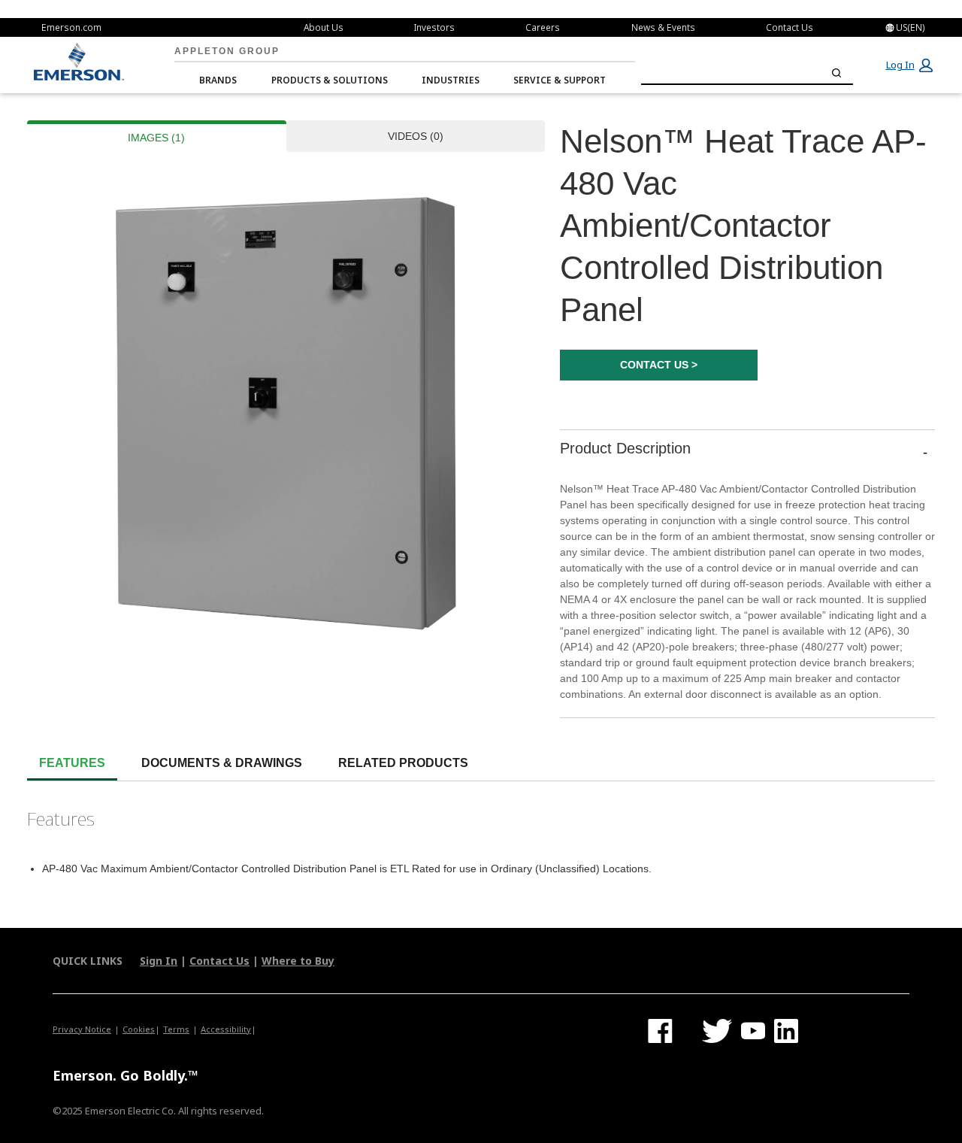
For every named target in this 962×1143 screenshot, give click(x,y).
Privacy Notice (82, 1029)
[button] (908, 65)
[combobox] (747, 73)
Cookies (139, 1029)
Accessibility (226, 1029)
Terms (176, 1029)
